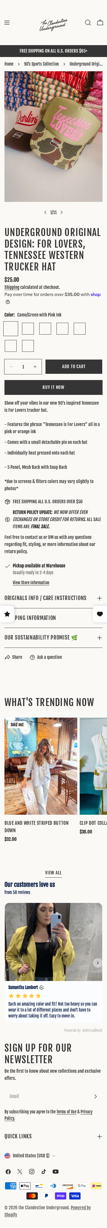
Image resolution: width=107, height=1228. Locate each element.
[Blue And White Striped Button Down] (40, 766)
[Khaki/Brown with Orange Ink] (62, 328)
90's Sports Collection (41, 64)
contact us (34, 537)
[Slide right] (61, 212)
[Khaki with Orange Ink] (10, 346)
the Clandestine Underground (43, 1207)
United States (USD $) (31, 1156)
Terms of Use (66, 1111)
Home (8, 64)
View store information (31, 582)
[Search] (88, 23)
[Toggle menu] (7, 23)
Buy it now (53, 387)
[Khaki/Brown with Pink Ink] (45, 328)
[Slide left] (45, 212)
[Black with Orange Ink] (28, 346)
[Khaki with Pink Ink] (79, 328)
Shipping (11, 287)
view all (53, 873)
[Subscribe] (95, 1096)
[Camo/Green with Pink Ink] (10, 328)
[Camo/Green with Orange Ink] (28, 328)
